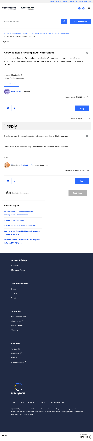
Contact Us (16, 321)
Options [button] (6, 42)
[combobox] (34, 21)
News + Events (17, 325)
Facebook (15, 353)
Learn (13, 289)
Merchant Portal (18, 270)
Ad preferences (57, 402)
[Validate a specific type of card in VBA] (89, 118)
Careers (14, 330)
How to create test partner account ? (20, 226)
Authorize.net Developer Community (17, 33)
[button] (7, 108)
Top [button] (5, 435)
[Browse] (88, 8)
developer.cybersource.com (80, 1)
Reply (82, 108)
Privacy (42, 402)
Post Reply (77, 193)
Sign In (83, 8)
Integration (65, 33)
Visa (13, 402)
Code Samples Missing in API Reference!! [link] (20, 36)
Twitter (14, 349)
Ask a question (80, 21)
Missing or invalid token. (14, 220)
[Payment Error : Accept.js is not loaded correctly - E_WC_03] (85, 118)
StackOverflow (17, 362)
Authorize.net (27, 402)
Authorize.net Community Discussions (46, 33)
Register (14, 265)
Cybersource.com (18, 317)
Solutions (15, 298)
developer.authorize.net (59, 1)
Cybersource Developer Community (9, 8)
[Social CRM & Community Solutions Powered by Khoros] (86, 436)
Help (80, 8)
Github (14, 358)
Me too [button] (12, 84)
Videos (14, 293)
